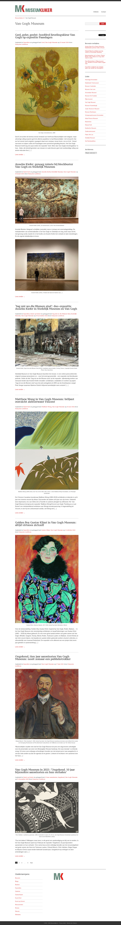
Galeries (17, 891)
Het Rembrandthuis (90, 141)
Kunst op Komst (35, 314)
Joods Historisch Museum (92, 108)
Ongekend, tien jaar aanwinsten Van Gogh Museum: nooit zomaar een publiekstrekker (43, 658)
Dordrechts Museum (90, 128)
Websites (18, 914)
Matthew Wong (47, 407)
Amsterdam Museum (91, 92)
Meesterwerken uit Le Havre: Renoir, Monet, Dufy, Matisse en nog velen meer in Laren (95, 57)
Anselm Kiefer (46, 172)
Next (31, 863)
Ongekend (61, 777)
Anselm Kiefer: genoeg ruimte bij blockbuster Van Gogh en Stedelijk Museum (44, 165)
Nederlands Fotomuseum (92, 83)
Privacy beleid (62, 923)
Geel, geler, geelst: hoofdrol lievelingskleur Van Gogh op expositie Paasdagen (45, 36)
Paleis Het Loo (89, 134)
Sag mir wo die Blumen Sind (61, 314)
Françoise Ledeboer (21, 44)
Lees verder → (20, 154)
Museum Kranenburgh (91, 105)
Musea (17, 908)
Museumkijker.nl (19, 18)
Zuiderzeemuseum (90, 131)
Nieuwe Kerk (88, 125)
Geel (43, 42)
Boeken (17, 884)
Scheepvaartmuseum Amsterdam (94, 115)
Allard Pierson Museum (91, 118)
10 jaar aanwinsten (51, 777)
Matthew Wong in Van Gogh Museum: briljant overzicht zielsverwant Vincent (44, 400)
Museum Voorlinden (90, 86)
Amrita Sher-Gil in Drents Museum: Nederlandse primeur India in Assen (94, 47)
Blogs (16, 881)
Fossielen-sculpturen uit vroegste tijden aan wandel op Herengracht (94, 67)
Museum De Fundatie (91, 96)
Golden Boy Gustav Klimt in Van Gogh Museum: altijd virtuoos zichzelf (45, 524)
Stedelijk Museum (57, 172)
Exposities (26, 42)
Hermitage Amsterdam (91, 79)
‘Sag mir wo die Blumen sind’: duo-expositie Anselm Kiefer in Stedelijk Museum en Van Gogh (46, 307)
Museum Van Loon (90, 89)
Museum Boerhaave (90, 112)
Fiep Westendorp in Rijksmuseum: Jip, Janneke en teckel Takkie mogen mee (95, 62)
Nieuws (17, 911)
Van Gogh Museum (51, 42)
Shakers (75, 923)
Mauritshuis (88, 121)
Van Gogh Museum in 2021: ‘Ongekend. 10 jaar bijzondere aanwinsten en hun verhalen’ (45, 771)
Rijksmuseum (89, 99)
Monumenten (19, 904)
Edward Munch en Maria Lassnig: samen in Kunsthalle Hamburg (94, 51)
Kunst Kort (26, 172)
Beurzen (17, 878)
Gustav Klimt (45, 530)
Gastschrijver (19, 894)
